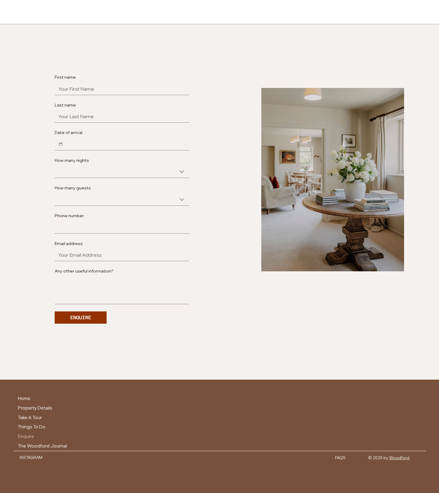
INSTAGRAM (31, 457)
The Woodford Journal (42, 446)
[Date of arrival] (60, 144)
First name (65, 77)
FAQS (340, 457)
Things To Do (31, 427)
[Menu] (16, 12)
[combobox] (122, 172)
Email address (69, 243)
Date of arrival (68, 132)
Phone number (69, 215)
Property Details (35, 408)
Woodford (399, 457)
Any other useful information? (84, 271)
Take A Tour (30, 417)
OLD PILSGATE (219, 12)
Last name (65, 105)
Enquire (26, 436)
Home (24, 398)
